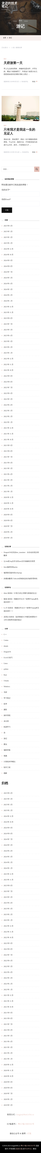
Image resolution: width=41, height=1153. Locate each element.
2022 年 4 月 (8, 405)
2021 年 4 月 (8, 474)
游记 (5, 59)
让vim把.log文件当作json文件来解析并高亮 (19, 561)
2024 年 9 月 (8, 260)
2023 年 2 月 (8, 347)
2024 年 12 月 (8, 249)
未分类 (6, 721)
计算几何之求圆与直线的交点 (25, 593)
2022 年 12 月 (8, 359)
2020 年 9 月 (8, 515)
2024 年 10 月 (8, 255)
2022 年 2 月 (8, 416)
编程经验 (7, 750)
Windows (7, 686)
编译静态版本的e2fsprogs (13, 573)
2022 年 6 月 (8, 393)
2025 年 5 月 (8, 231)
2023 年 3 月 (8, 341)
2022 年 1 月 (8, 422)
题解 (5, 773)
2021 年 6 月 (8, 463)
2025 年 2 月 (8, 243)
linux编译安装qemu (10, 567)
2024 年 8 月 (8, 266)
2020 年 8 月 (8, 520)
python (6, 669)
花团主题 (19, 1149)
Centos (6, 640)
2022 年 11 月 (8, 364)
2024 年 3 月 (8, 289)
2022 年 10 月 (8, 370)
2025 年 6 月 (8, 226)
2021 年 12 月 (8, 428)
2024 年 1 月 (8, 301)
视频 (5, 756)
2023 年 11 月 (8, 312)
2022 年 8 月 (8, 382)
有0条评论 (24, 82)
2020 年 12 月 (8, 497)
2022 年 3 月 (8, 411)
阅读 (33, 81)
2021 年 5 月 (8, 468)
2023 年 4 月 (8, 335)
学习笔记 (7, 698)
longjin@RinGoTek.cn (25, 1114)
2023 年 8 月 (8, 318)
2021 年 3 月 (8, 480)
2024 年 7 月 (8, 272)
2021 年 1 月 (8, 491)
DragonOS (7, 652)
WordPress (28, 1149)
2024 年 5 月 (8, 278)
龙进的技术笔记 (9, 4)
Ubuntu (6, 681)
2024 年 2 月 (8, 295)
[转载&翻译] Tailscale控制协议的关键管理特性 (20, 578)
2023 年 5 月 (8, 330)
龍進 (5, 599)
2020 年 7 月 (8, 526)
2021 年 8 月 (8, 451)
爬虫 (5, 744)
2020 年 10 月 (8, 509)
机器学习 (7, 727)
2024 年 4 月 (8, 283)
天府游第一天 (13, 63)
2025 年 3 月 (8, 237)
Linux (6, 663)
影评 (5, 704)
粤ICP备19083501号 (26, 1124)
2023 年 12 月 (8, 307)
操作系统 (7, 715)
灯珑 (29, 1133)
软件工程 (7, 767)
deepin (6, 646)
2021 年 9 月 (8, 445)
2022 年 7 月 (8, 387)
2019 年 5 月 (8, 538)
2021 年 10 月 (8, 439)
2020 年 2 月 (8, 532)
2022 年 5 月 (8, 399)
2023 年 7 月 (8, 324)
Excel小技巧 (8, 657)
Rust (5, 675)
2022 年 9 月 (8, 376)
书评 (5, 692)
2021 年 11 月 (8, 434)
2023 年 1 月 (8, 353)
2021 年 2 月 (8, 486)
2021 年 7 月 (8, 457)
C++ (5, 634)
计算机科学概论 (9, 762)
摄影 (5, 709)
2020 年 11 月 (8, 503)
